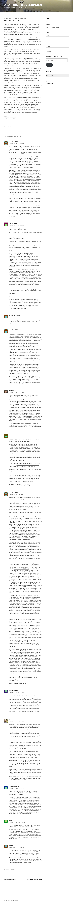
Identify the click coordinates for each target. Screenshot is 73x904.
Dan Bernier (12, 390)
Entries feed (48, 46)
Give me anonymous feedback (52, 27)
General (8, 126)
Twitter (47, 35)
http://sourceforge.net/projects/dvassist (23, 416)
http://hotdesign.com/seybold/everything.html (19, 539)
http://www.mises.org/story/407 (16, 153)
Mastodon (48, 29)
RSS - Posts (48, 81)
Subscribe (49, 65)
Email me (48, 24)
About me (48, 21)
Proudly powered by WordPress (11, 900)
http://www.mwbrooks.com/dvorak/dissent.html (20, 485)
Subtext (47, 32)
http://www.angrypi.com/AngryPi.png (17, 214)
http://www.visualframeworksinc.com (17, 308)
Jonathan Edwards (21, 18)
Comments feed (49, 48)
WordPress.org (49, 51)
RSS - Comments (49, 83)
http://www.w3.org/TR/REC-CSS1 (21, 568)
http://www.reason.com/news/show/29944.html (28, 465)
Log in (47, 43)
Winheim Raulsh (13, 690)
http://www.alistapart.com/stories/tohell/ (18, 530)
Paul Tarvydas (13, 223)
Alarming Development (24, 5)
